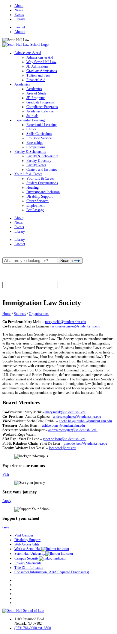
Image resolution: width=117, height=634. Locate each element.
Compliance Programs (42, 107)
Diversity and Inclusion (43, 192)
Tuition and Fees (38, 75)
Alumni (19, 32)
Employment (35, 205)
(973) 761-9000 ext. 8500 (32, 628)
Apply (6, 501)
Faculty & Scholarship (30, 152)
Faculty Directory (38, 160)
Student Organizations (42, 183)
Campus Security (26, 558)
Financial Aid (35, 80)
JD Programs (35, 98)
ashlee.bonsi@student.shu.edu (63, 425)
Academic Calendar (40, 111)
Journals (32, 116)
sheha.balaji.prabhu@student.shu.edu (85, 421)
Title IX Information (28, 568)
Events (19, 15)
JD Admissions (37, 66)
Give (5, 527)
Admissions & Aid (27, 53)
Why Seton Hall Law (41, 62)
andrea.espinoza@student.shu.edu (76, 326)
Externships (34, 143)
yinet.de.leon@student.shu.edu (64, 439)
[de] (114, 632)
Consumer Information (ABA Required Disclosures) (51, 572)
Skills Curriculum (39, 134)
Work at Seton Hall (27, 549)
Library (19, 19)
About (18, 6)
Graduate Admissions (41, 71)
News (18, 10)
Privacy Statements (27, 563)
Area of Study (36, 93)
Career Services (37, 201)
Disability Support (39, 196)
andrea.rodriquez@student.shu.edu (73, 430)
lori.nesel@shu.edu (62, 448)
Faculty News (36, 165)
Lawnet (19, 27)
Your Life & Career (28, 174)
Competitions (35, 147)
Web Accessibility (27, 544)
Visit (5, 475)
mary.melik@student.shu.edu (65, 322)
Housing (32, 187)
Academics (22, 84)
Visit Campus (24, 535)
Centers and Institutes (41, 169)
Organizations (39, 314)
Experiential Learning (29, 120)
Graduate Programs (40, 102)
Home (6, 314)
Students (20, 314)
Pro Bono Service (39, 138)
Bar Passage (35, 210)
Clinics (31, 129)
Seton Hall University (29, 553)
